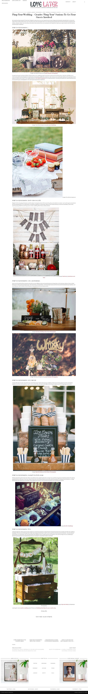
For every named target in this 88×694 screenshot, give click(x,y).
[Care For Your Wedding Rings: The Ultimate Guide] (36, 628)
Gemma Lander (31, 12)
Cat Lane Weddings (51, 125)
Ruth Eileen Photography (50, 472)
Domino (64, 276)
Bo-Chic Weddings (68, 525)
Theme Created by (81, 692)
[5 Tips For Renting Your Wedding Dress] (20, 628)
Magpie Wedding (8, 692)
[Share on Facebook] (16, 644)
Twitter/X (11, 689)
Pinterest (77, 689)
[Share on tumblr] (18, 644)
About (74, 1)
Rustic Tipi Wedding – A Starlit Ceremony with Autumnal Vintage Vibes (62, 649)
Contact (68, 1)
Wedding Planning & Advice (53, 12)
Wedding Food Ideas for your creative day (46, 608)
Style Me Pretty (39, 472)
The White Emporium (41, 78)
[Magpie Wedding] (44, 5)
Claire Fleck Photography (50, 331)
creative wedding (24, 608)
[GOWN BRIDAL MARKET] (73, 682)
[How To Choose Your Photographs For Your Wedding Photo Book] (67, 628)
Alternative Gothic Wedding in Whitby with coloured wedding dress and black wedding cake (28, 649)
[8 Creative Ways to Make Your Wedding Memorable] (52, 628)
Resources (5, 3)
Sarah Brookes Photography (51, 73)
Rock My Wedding (40, 331)
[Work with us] (15, 682)
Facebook (55, 689)
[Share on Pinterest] (17, 644)
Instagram (33, 689)
